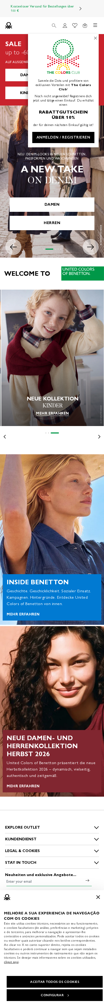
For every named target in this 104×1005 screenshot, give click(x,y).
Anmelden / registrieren (63, 137)
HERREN (52, 223)
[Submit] (87, 880)
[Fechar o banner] (98, 897)
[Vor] (80, 8)
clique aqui (11, 962)
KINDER (27, 93)
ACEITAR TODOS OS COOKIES (54, 982)
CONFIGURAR (52, 995)
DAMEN (27, 75)
